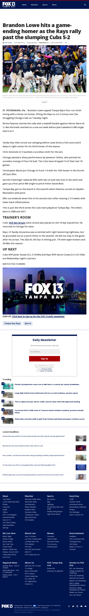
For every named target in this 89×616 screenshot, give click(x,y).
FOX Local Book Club (76, 539)
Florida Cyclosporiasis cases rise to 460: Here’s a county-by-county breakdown (47, 384)
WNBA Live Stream (76, 592)
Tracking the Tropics (32, 515)
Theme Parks (7, 547)
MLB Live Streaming (76, 575)
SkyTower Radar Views (33, 499)
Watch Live (30, 533)
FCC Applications (31, 581)
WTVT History (30, 574)
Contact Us (29, 584)
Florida (5, 504)
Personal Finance (53, 542)
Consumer (6, 507)
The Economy (52, 544)
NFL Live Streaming (76, 568)
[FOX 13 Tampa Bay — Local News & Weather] (10, 4)
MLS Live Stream (75, 595)
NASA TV (28, 552)
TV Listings (28, 568)
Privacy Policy (47, 369)
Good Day (74, 496)
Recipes (72, 510)
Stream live (51, 568)
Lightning (50, 504)
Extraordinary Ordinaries (77, 507)
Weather (29, 496)
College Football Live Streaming (76, 572)
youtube (81, 606)
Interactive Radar (31, 502)
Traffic (71, 499)
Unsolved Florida (8, 517)
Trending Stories (75, 542)
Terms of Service (46, 371)
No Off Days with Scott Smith (55, 508)
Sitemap (5, 528)
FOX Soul (28, 547)
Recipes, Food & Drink (10, 552)
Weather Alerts (30, 510)
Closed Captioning (31, 576)
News (5, 496)
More (54, 5)
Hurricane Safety (30, 512)
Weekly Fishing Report (55, 511)
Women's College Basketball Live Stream (77, 589)
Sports (28, 323)
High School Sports (53, 514)
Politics (5, 512)
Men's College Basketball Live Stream (77, 584)
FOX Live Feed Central (32, 549)
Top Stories (7, 499)
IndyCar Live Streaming (77, 581)
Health (5, 510)
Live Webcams (30, 504)
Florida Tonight (8, 539)
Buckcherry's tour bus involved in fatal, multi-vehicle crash (23, 446)
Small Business (52, 547)
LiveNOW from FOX (32, 542)
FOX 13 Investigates (10, 515)
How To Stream (30, 536)
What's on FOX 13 (75, 547)
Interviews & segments (55, 571)
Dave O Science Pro (76, 515)
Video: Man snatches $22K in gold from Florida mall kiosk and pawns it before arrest (50, 419)
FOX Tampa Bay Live (32, 554)
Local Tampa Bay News (11, 502)
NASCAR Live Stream (76, 578)
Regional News (10, 562)
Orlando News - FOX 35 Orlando (11, 567)
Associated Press (19, 43)
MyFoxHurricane (30, 517)
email (85, 606)
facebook (69, 606)
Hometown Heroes (76, 504)
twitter (73, 606)
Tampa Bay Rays (32, 43)
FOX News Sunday (9, 522)
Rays (48, 502)
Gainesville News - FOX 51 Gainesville (11, 571)
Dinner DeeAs (7, 542)
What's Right (7, 536)
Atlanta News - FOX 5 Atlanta (10, 576)
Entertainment (76, 533)
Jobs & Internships (31, 571)
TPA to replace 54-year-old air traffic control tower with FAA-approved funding (47, 402)
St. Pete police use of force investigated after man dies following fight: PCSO (29, 465)
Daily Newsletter (8, 525)
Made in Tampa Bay (10, 549)
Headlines (72, 536)
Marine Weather (30, 507)
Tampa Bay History (9, 554)
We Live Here (9, 533)
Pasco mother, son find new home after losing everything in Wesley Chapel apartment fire (33, 455)
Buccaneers (51, 499)
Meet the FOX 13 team (33, 566)
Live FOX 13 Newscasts (33, 539)
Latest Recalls (52, 539)
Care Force (6, 557)
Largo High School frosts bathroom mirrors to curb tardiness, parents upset (46, 393)
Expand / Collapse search (85, 4)
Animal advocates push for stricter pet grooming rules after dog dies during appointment (34, 436)
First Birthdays (74, 512)
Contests (72, 549)
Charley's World (74, 502)
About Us (29, 562)
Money (50, 533)
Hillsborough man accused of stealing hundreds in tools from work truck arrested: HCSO (33, 475)
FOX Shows (73, 544)
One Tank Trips (8, 544)
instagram (77, 606)
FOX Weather (29, 520)
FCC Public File (30, 579)
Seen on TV (7, 520)
